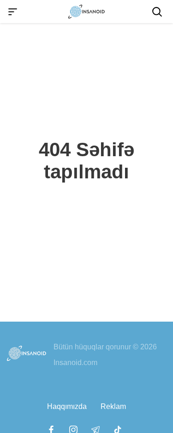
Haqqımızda (67, 406)
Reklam (113, 406)
